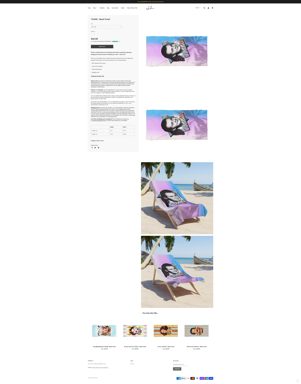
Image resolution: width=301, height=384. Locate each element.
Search (132, 364)
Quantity (93, 31)
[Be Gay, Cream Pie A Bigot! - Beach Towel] (135, 331)
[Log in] (208, 8)
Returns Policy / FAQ (132, 8)
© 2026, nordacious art (93, 377)
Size (92, 23)
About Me (102, 8)
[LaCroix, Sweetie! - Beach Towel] (166, 331)
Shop (94, 8)
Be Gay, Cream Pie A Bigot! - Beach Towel (135, 346)
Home (89, 8)
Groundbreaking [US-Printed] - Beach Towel (104, 346)
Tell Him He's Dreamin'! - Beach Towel (197, 346)
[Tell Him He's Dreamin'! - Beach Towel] (196, 331)
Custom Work (115, 8)
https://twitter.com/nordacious (100, 367)
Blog (108, 8)
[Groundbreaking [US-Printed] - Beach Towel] (104, 331)
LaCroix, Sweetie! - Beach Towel (165, 346)
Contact (123, 8)
